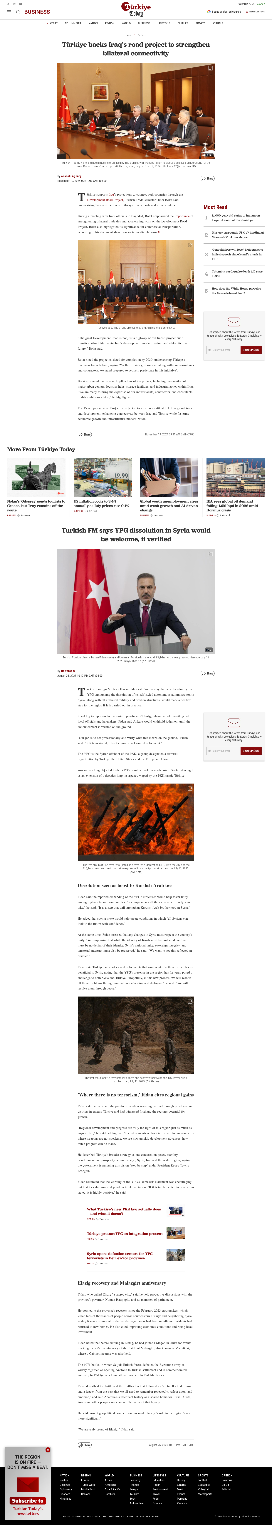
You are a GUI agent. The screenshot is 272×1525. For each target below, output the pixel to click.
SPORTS (201, 23)
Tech (132, 1499)
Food (156, 1499)
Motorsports (205, 1494)
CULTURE (183, 23)
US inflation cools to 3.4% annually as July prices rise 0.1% (101, 503)
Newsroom (68, 671)
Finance (134, 1485)
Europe (85, 1480)
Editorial (226, 1489)
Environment (160, 1489)
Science (157, 1503)
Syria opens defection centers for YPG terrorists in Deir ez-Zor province (119, 1255)
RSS (142, 1517)
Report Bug (152, 1517)
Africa (108, 1480)
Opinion (91, 1219)
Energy (134, 1489)
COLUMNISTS (73, 23)
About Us (68, 1517)
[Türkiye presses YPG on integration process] (176, 1233)
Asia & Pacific (112, 1489)
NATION (93, 23)
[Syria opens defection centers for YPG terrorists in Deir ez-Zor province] (176, 1255)
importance (182, 216)
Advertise (132, 1517)
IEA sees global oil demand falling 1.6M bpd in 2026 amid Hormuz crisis (232, 505)
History (181, 1480)
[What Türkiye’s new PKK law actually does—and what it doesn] (176, 1211)
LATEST (53, 23)
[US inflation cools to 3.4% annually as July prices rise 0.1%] (103, 477)
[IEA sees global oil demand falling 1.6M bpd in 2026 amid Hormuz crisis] (235, 477)
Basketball (204, 1485)
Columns (227, 1480)
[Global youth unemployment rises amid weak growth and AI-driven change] (169, 477)
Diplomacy (66, 1489)
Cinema (181, 1485)
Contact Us (99, 1517)
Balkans (85, 1494)
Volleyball (203, 1489)
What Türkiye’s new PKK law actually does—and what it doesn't (124, 1211)
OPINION (227, 1475)
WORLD (126, 23)
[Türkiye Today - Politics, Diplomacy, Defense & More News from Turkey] (136, 9)
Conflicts (110, 1494)
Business (142, 35)
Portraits (182, 1499)
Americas (110, 1485)
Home (128, 35)
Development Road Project (105, 199)
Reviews (182, 1503)
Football (202, 1480)
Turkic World (88, 1485)
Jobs (111, 1517)
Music (180, 1489)
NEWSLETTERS (257, 12)
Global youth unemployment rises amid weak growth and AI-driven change (169, 505)
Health (156, 1485)
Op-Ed (225, 1485)
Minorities (65, 1499)
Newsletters (83, 1517)
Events (181, 1494)
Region (90, 1239)
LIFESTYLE (164, 23)
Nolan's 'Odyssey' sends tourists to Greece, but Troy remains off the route (36, 505)
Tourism (134, 1494)
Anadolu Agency (71, 176)
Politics (64, 1480)
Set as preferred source (226, 11)
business (37, 12)
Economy (135, 1480)
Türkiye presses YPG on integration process (124, 1233)
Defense (65, 1485)
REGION (110, 23)
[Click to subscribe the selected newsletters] (251, 350)
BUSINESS (144, 23)
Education (158, 1480)
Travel (156, 1494)
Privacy (120, 1517)
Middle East (88, 1489)
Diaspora (65, 1494)
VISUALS (218, 23)
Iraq (111, 194)
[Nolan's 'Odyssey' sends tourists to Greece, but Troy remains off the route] (36, 477)
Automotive (137, 1503)
